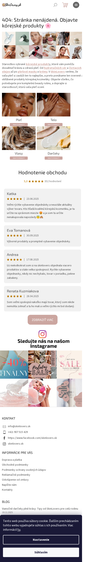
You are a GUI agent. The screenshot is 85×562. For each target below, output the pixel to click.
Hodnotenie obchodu (42, 172)
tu (18, 530)
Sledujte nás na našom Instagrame (44, 343)
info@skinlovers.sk (19, 426)
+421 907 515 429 (18, 432)
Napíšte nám (9, 485)
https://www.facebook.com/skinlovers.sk (32, 438)
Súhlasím (41, 552)
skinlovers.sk (16, 444)
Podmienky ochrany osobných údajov (24, 470)
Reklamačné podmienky (16, 475)
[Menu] (76, 5)
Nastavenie (41, 540)
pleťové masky (27, 72)
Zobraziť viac (42, 320)
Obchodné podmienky (15, 465)
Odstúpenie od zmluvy (15, 480)
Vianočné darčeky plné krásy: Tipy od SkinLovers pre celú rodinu (40, 509)
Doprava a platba (12, 460)
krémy (43, 72)
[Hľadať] (55, 5)
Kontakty (7, 490)
